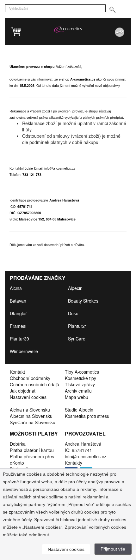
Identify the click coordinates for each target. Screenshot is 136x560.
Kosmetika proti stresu (87, 416)
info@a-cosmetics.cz (59, 168)
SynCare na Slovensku (32, 422)
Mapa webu (76, 397)
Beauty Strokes (83, 301)
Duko (73, 313)
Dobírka (18, 444)
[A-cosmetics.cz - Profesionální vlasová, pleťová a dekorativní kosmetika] (68, 29)
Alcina (16, 288)
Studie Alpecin (79, 409)
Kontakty (73, 463)
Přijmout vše (113, 548)
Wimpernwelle (24, 351)
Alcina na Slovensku (30, 409)
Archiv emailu (78, 391)
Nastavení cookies (28, 397)
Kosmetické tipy (80, 378)
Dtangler (18, 313)
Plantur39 (19, 338)
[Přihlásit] (105, 30)
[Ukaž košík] (42, 32)
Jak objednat (22, 391)
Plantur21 (77, 326)
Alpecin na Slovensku (31, 416)
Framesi (18, 326)
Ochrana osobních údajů (34, 384)
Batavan (18, 301)
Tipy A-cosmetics (82, 372)
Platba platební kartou (32, 450)
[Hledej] (112, 10)
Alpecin (75, 288)
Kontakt (17, 372)
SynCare (76, 338)
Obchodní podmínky (30, 378)
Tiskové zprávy (80, 384)
